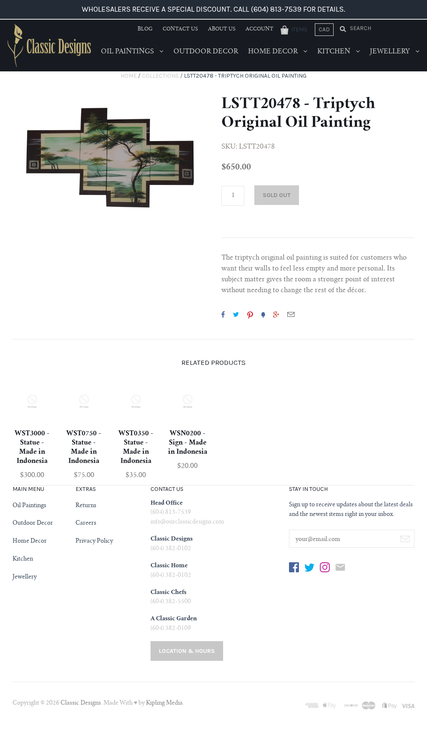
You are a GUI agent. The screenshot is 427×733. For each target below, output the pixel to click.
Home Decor (273, 51)
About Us (222, 29)
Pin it (250, 314)
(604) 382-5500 (171, 602)
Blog (145, 29)
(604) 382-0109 (171, 629)
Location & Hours (187, 651)
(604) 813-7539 (171, 513)
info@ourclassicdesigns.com (187, 522)
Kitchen (334, 51)
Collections (160, 75)
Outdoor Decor (205, 51)
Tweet (236, 314)
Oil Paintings (128, 51)
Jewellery (391, 51)
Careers (85, 523)
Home (129, 75)
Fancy (263, 314)
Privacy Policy (94, 541)
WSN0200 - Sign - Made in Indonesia (187, 442)
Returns (85, 506)
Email (290, 314)
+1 (276, 314)
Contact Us (180, 29)
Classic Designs (80, 703)
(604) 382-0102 (171, 549)
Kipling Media (164, 703)
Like (223, 314)
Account (260, 29)
